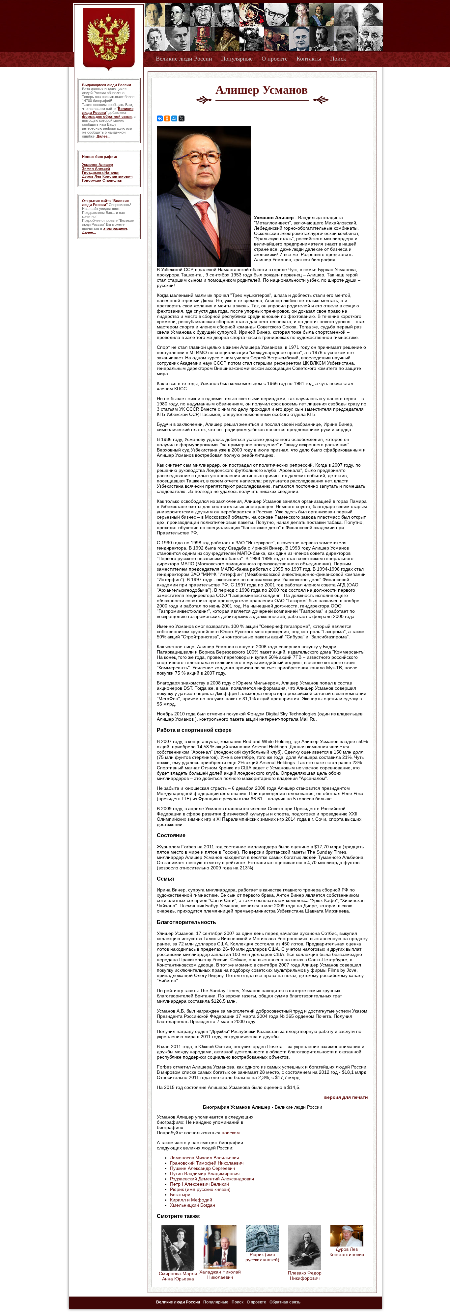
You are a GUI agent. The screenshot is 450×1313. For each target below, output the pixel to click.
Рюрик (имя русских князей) (200, 1189)
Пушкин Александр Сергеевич (202, 1168)
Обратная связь (284, 1302)
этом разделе (115, 228)
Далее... (103, 136)
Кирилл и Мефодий (191, 1199)
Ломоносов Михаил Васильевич (204, 1157)
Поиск (338, 58)
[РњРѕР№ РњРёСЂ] (174, 118)
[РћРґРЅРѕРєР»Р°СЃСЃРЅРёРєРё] (167, 118)
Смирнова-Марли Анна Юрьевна (178, 1276)
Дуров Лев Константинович (107, 176)
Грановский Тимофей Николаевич (206, 1163)
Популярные (237, 58)
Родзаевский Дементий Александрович (212, 1178)
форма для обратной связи (107, 116)
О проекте (275, 58)
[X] (181, 118)
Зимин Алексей (96, 168)
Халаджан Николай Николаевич (220, 1274)
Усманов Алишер (97, 165)
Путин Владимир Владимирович (204, 1173)
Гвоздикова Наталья (100, 172)
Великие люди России (184, 58)
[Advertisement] (312, 168)
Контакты (308, 58)
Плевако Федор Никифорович (305, 1275)
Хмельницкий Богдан (192, 1205)
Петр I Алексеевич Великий (199, 1184)
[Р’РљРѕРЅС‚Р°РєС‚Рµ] (160, 118)
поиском (231, 1132)
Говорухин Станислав (102, 180)
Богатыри (180, 1194)
